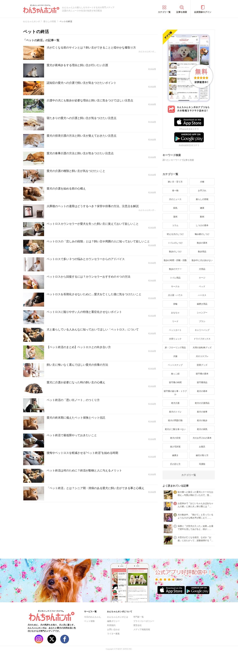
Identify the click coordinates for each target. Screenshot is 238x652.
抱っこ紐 (175, 373)
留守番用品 (202, 382)
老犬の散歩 (202, 420)
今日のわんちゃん (92, 617)
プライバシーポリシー (143, 621)
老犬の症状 (175, 438)
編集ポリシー (113, 621)
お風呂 (202, 446)
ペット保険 (89, 621)
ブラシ (202, 321)
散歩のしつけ (175, 251)
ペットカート (175, 330)
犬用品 (202, 269)
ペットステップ (175, 365)
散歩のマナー (175, 269)
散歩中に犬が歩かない (202, 260)
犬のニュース (175, 199)
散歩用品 (202, 251)
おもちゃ (175, 312)
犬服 (175, 356)
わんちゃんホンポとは (117, 617)
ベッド (202, 286)
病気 (175, 208)
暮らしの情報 (202, 199)
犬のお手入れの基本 (202, 438)
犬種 (202, 182)
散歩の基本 (202, 243)
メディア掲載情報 (141, 629)
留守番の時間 (175, 382)
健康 (202, 208)
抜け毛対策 (175, 446)
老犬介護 (175, 403)
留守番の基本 (202, 373)
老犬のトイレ (175, 412)
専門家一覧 (138, 617)
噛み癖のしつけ (202, 234)
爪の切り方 (175, 464)
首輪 (175, 304)
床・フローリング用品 (175, 347)
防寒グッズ (202, 365)
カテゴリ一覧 (164, 12)
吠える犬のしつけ (175, 234)
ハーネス (202, 295)
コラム (175, 225)
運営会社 (137, 625)
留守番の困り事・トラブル (175, 393)
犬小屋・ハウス (175, 295)
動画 (202, 216)
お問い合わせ (113, 629)
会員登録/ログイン (202, 12)
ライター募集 (113, 633)
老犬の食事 (202, 412)
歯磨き (175, 455)
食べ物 (175, 190)
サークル (175, 286)
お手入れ (202, 190)
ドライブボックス (202, 339)
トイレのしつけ (175, 243)
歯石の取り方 (202, 455)
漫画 (175, 216)
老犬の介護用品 (202, 403)
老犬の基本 (202, 391)
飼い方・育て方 (175, 182)
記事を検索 (181, 12)
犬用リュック (175, 339)
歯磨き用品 (202, 304)
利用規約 (111, 625)
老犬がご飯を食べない (175, 429)
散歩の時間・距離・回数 (175, 260)
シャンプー (202, 312)
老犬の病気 (202, 429)
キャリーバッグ (202, 330)
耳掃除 (202, 464)
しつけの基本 (202, 225)
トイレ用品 (175, 278)
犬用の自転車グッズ (202, 347)
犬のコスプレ (202, 356)
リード (175, 321)
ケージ (202, 278)
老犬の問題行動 (175, 420)
